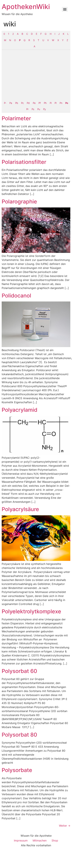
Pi (50, 103)
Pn (61, 103)
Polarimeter (16, 118)
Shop (55, 840)
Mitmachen (40, 840)
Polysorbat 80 (19, 734)
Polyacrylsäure (20, 509)
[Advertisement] (36, 74)
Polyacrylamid (19, 410)
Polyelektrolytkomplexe (31, 611)
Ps (33, 109)
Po (66, 103)
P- (5, 103)
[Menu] (65, 9)
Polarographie (19, 201)
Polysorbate (17, 770)
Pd (28, 103)
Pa (10, 103)
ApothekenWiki (26, 7)
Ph (45, 103)
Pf (40, 103)
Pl (55, 103)
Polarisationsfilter (24, 162)
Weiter (64, 825)
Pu (38, 109)
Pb (16, 103)
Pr (27, 109)
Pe (34, 103)
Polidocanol (16, 295)
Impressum (21, 840)
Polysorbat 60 (19, 671)
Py (44, 109)
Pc (22, 103)
